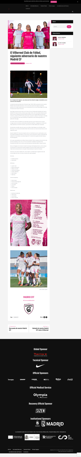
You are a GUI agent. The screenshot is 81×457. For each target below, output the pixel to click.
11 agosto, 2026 (61, 44)
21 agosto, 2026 (61, 38)
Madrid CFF (16, 317)
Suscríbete (53, 1)
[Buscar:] (62, 26)
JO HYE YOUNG (62, 43)
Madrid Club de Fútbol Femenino (17, 63)
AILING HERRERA (62, 37)
